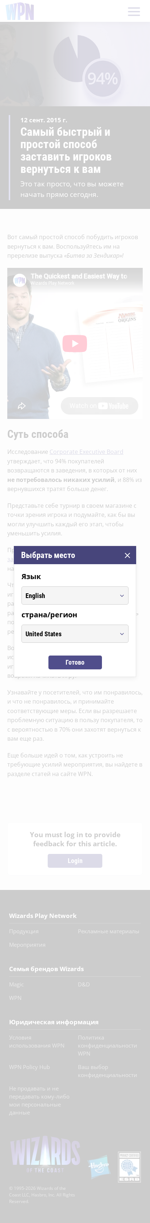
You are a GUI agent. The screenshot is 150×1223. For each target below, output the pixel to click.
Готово (75, 662)
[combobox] (68, 595)
